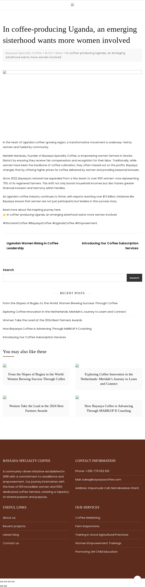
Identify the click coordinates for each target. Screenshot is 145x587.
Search (8, 270)
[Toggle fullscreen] (5, 581)
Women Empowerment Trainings (98, 543)
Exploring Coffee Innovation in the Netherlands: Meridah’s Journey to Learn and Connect (64, 312)
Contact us (11, 543)
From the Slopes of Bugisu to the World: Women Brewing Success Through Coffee (60, 303)
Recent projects (14, 526)
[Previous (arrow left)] (1, 585)
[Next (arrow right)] (5, 585)
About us (9, 518)
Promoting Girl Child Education (96, 552)
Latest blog (11, 535)
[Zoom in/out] (1, 581)
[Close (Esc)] (12, 581)
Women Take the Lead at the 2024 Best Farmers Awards (42, 320)
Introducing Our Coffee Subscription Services (110, 245)
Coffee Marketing (87, 518)
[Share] (9, 581)
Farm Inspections (87, 526)
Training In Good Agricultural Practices (101, 535)
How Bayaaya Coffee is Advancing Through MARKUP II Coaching (47, 329)
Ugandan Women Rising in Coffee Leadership (32, 245)
